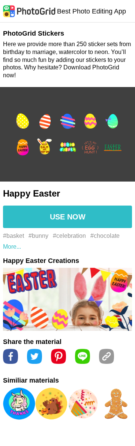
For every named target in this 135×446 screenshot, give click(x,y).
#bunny (38, 236)
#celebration (69, 236)
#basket (13, 236)
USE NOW (68, 217)
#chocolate (105, 236)
